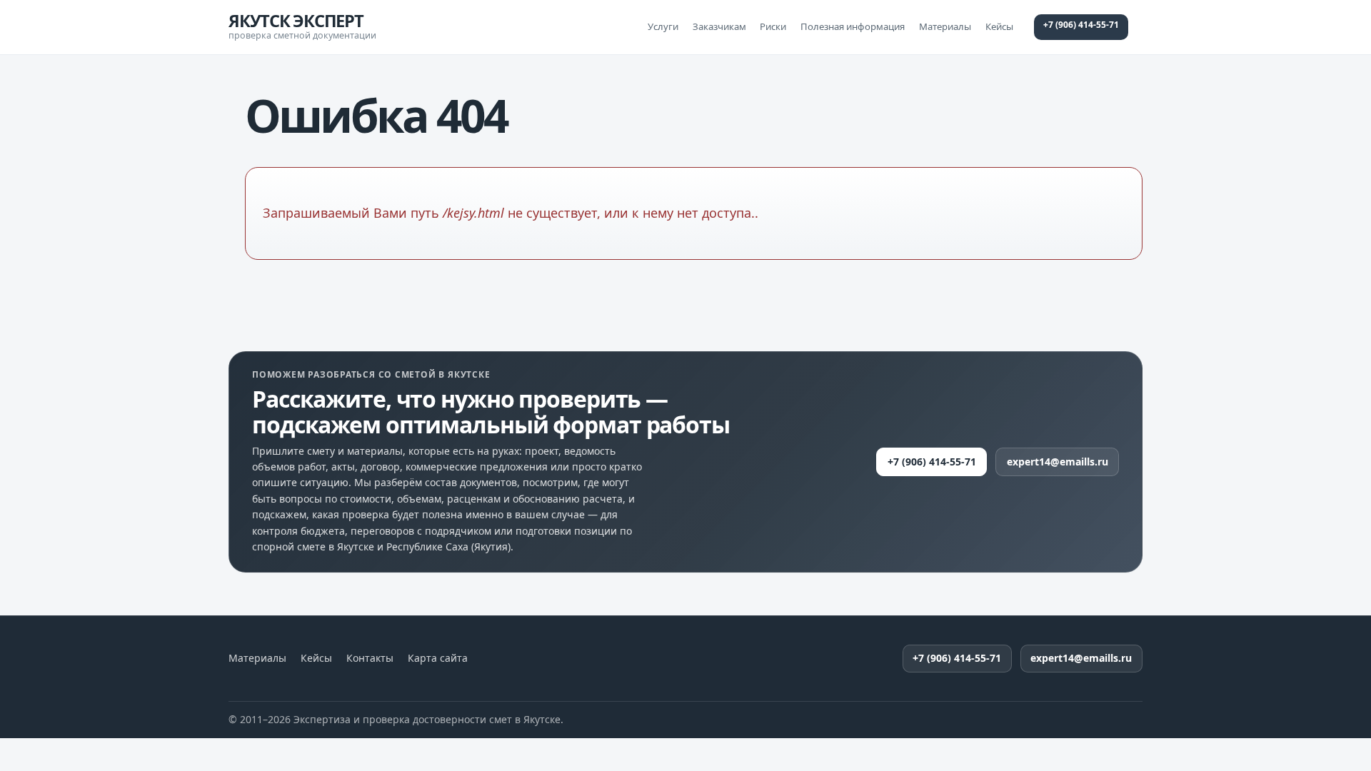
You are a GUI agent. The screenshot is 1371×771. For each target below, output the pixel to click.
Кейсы (999, 26)
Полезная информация (852, 26)
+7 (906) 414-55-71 (1081, 25)
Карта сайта (438, 658)
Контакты (369, 658)
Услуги (663, 26)
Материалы (945, 26)
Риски (773, 26)
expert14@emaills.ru (1057, 461)
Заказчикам (719, 26)
